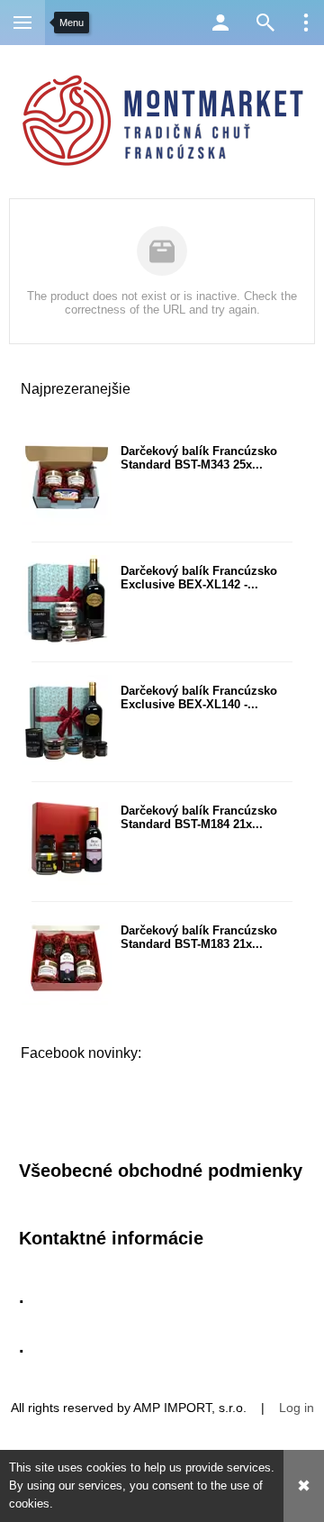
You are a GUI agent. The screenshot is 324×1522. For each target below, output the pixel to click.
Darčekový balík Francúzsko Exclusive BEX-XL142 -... (199, 577)
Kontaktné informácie (111, 1238)
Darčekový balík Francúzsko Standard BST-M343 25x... (199, 457)
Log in (296, 1407)
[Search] (265, 22)
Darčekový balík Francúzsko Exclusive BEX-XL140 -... (199, 697)
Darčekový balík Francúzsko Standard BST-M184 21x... (199, 817)
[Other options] (306, 22)
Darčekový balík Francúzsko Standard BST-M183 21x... (199, 937)
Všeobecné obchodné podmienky (160, 1170)
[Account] (220, 22)
